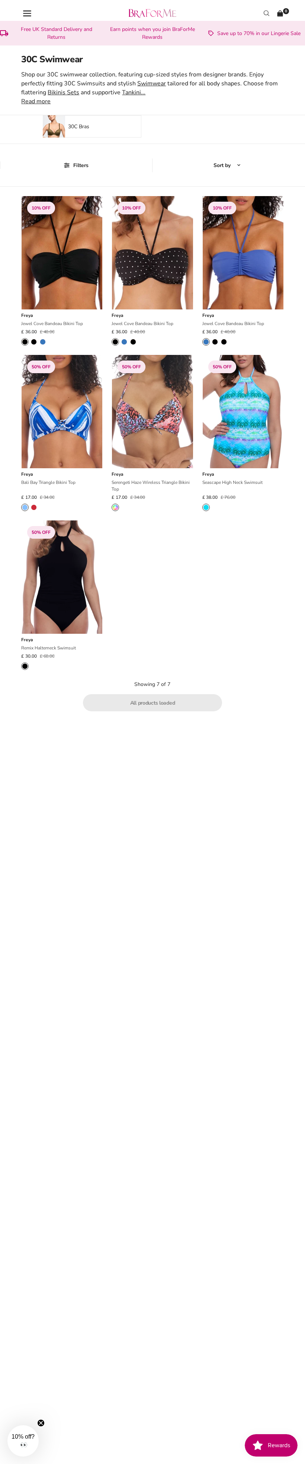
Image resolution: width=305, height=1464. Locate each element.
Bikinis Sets (63, 92)
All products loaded (152, 702)
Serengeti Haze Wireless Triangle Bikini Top (151, 485)
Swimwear (151, 83)
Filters (81, 165)
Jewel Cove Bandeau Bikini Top (52, 324)
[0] (280, 13)
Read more (36, 101)
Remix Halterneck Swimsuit (48, 648)
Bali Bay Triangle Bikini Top (48, 482)
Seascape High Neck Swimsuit (232, 482)
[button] (23, 1441)
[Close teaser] (41, 1423)
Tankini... (133, 92)
